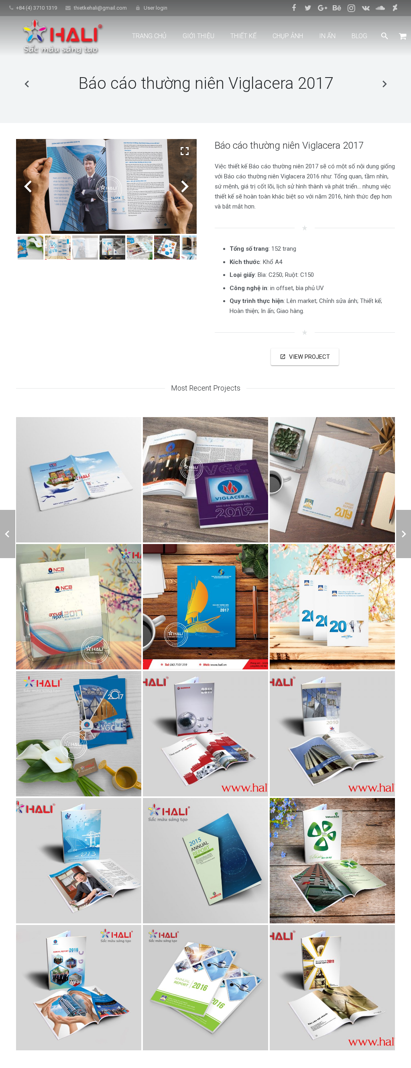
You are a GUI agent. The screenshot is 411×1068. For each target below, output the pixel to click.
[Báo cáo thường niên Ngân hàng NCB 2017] (78, 606)
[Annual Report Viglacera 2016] (78, 987)
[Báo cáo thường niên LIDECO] (332, 733)
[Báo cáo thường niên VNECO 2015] (205, 860)
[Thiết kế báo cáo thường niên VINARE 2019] (332, 479)
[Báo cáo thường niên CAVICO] (332, 987)
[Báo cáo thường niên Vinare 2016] (205, 987)
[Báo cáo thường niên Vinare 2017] (27, 83)
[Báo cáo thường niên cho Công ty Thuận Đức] (78, 479)
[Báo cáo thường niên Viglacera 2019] (205, 479)
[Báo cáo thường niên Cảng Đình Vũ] (78, 860)
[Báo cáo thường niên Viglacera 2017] (78, 733)
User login (155, 8)
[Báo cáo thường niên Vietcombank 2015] (332, 860)
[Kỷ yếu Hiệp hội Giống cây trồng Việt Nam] (384, 83)
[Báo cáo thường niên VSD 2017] (205, 606)
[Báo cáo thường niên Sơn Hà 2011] (205, 733)
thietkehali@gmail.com (100, 8)
